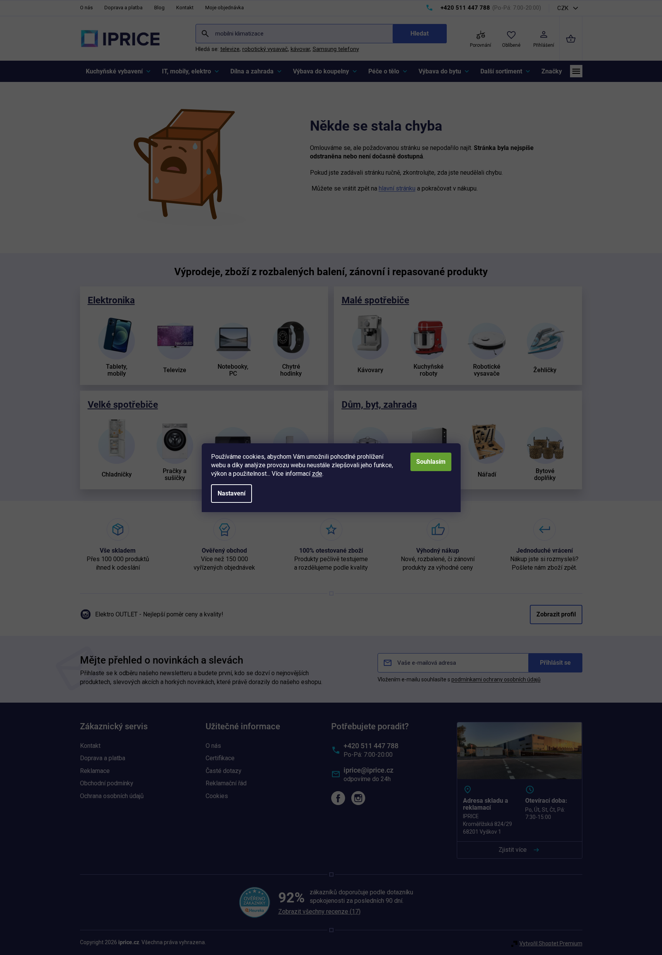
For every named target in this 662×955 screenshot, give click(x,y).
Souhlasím (431, 461)
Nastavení (231, 493)
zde (317, 473)
